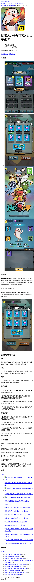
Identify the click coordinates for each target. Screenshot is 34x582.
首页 (2, 3)
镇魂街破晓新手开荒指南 (13, 574)
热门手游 (7, 3)
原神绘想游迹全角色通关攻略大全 (16, 572)
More (3, 474)
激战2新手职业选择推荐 (12, 556)
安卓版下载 (4, 54)
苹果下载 (12, 54)
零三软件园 (4, 5)
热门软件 (14, 3)
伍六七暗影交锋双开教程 (13, 554)
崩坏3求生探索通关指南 (12, 570)
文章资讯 (20, 3)
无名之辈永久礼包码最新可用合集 (16, 568)
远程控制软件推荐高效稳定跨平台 (16, 564)
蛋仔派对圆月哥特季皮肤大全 (14, 566)
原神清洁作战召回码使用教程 (14, 558)
